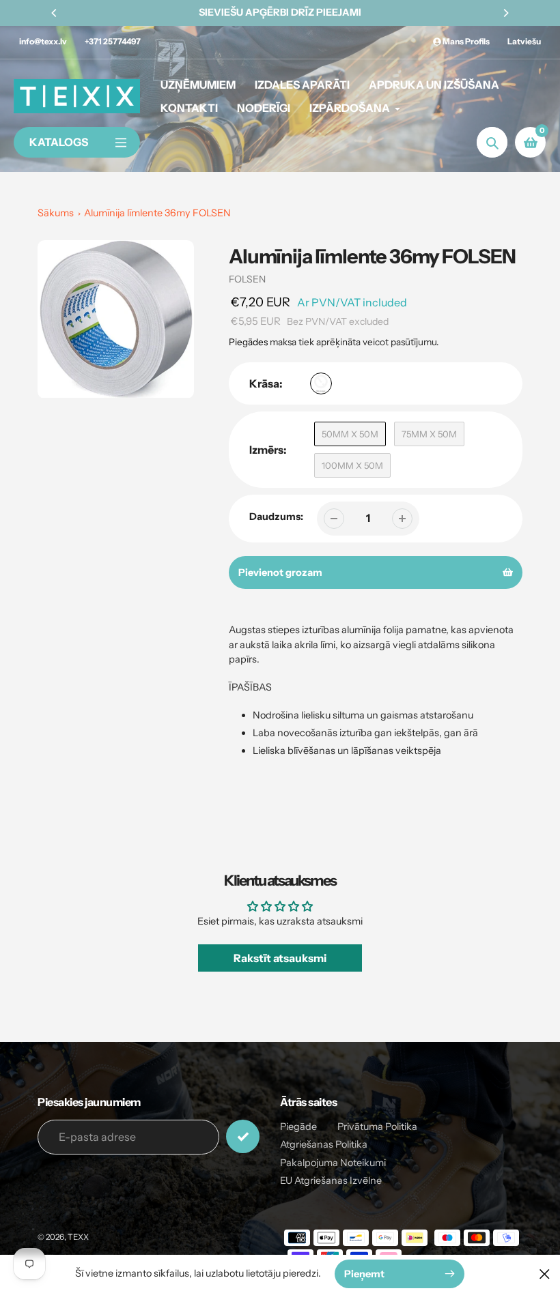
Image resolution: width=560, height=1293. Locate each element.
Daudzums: (276, 516)
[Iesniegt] (243, 1136)
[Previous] (54, 13)
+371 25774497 (113, 41)
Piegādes (248, 341)
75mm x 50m (429, 433)
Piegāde (298, 1126)
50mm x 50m (350, 433)
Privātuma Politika (377, 1126)
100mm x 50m (352, 465)
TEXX (78, 1237)
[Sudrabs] (321, 383)
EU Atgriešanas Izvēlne (331, 1180)
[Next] (505, 13)
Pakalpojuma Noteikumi (333, 1163)
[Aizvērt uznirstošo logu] (544, 1273)
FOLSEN (247, 279)
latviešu (524, 41)
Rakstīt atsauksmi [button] (280, 958)
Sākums (56, 213)
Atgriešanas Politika (323, 1144)
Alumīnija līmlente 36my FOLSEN (157, 213)
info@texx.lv (43, 41)
